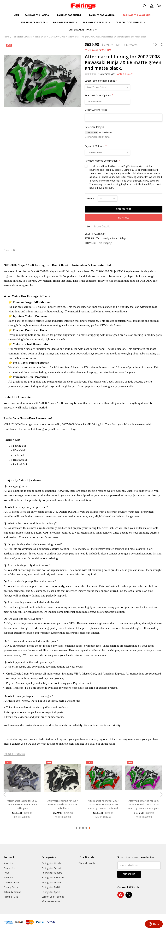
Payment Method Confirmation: (102, 160)
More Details (102, 226)
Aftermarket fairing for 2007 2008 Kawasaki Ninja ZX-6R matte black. (22, 804)
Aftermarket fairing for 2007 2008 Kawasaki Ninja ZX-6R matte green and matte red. (62, 804)
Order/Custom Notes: (96, 109)
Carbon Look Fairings (129, 22)
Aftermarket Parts (81, 29)
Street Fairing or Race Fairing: (101, 80)
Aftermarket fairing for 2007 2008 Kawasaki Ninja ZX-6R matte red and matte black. (144, 804)
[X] (128, 895)
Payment (8, 877)
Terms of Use (11, 896)
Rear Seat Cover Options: (99, 95)
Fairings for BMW (64, 22)
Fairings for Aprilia (95, 22)
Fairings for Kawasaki (137, 15)
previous (5, 794)
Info (87, 226)
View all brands (87, 863)
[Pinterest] (120, 895)
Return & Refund (12, 892)
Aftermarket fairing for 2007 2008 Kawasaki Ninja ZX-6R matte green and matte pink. (103, 804)
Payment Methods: (96, 146)
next (160, 794)
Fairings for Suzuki (69, 15)
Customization (11, 882)
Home (16, 15)
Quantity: (89, 198)
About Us (8, 863)
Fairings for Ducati (33, 22)
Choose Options (22, 789)
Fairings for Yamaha (102, 15)
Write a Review (124, 74)
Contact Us (9, 868)
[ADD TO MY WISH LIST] (35, 770)
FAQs (6, 872)
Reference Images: (94, 126)
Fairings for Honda (37, 15)
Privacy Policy (11, 887)
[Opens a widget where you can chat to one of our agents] (154, 924)
